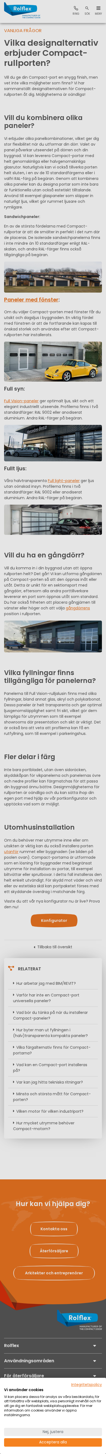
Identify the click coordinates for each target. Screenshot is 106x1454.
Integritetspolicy (86, 1384)
